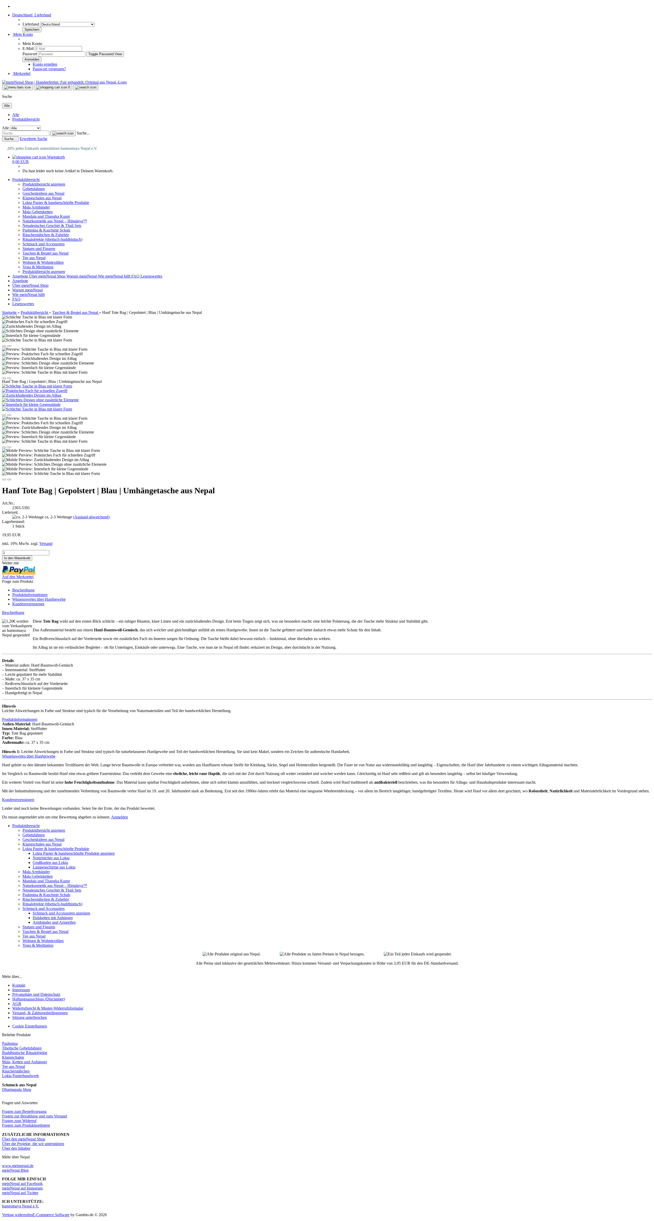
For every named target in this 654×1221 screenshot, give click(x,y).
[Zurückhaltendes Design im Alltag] (31, 395)
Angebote (20, 276)
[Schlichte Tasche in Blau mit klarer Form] (37, 386)
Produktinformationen (30, 594)
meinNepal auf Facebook (22, 1183)
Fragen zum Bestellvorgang (24, 1111)
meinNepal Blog (15, 1170)
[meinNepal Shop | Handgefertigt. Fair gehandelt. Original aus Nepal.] (64, 82)
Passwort (29, 54)
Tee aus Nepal (33, 258)
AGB (16, 1003)
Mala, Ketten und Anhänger (24, 1062)
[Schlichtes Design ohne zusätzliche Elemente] (40, 400)
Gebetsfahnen (33, 189)
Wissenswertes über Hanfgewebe (39, 599)
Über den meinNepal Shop (23, 1139)
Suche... (83, 133)
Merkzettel (21, 73)
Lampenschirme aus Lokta (54, 867)
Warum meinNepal (82, 276)
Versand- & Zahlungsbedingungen (40, 1013)
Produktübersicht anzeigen (43, 184)
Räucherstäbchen (16, 1071)
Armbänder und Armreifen (54, 922)
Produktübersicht (26, 119)
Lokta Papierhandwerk (20, 1076)
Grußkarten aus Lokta (50, 862)
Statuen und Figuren (38, 248)
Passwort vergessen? (49, 69)
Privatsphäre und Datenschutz (36, 994)
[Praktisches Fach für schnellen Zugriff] (34, 391)
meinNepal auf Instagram (22, 1188)
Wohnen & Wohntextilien (43, 262)
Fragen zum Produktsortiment (26, 1125)
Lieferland (31, 24)
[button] (31, 15)
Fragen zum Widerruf (19, 1121)
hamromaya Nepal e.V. (20, 1206)
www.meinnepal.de (17, 1165)
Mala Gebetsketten (37, 212)
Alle (15, 114)
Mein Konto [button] (22, 34)
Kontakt (18, 985)
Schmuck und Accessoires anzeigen (61, 913)
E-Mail (28, 48)
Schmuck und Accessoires (43, 244)
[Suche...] (63, 133)
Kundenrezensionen (28, 604)
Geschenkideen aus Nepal (43, 193)
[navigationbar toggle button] (17, 87)
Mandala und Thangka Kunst (46, 216)
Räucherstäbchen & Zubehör (45, 235)
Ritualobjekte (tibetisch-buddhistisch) (52, 239)
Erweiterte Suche (33, 138)
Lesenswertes (151, 276)
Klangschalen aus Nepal (42, 198)
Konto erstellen (45, 64)
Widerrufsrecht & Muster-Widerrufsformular (47, 1008)
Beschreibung (23, 590)
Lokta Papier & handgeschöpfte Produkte (55, 202)
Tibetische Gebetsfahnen (22, 1048)
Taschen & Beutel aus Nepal (45, 253)
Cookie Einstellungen (29, 1026)
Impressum (21, 990)
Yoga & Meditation (37, 267)
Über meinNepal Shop (47, 276)
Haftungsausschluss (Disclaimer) (38, 999)
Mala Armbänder (36, 207)
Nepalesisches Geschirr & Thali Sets (51, 225)
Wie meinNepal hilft (114, 276)
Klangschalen (13, 1057)
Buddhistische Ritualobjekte (24, 1053)
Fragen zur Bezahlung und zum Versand (34, 1116)
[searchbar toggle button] (85, 87)
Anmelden (119, 817)
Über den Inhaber (16, 1148)
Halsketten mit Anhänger (53, 918)
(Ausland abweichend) (91, 517)
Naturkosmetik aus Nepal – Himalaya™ (54, 221)
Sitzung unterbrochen (29, 1017)
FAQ (136, 276)
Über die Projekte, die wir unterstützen (33, 1144)
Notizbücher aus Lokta (51, 858)
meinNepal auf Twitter (20, 1193)
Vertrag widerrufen (17, 1215)
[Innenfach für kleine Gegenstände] (31, 404)
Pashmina (10, 1043)
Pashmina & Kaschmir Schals (46, 230)
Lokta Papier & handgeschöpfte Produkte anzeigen (74, 853)
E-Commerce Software (50, 1215)
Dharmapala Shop (16, 1089)
